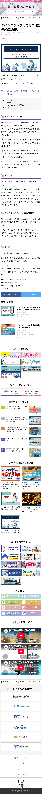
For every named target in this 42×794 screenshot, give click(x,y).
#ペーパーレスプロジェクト (20, 32)
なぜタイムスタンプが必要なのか (15, 105)
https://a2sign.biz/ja (25, 279)
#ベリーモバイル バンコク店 (26, 335)
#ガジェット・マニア (23, 332)
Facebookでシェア (11, 295)
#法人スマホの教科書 (23, 315)
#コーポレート (5, 34)
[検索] (33, 12)
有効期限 (8, 102)
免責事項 (21, 764)
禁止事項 (21, 769)
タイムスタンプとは (11, 100)
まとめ (7, 107)
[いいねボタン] (3, 38)
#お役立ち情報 (5, 32)
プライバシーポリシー (21, 758)
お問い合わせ (21, 775)
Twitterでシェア (31, 295)
